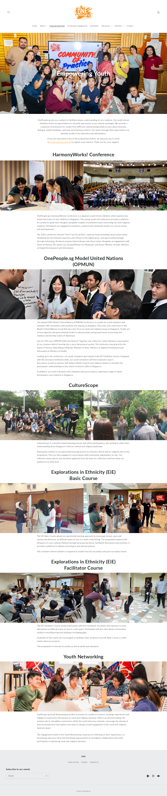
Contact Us (94, 762)
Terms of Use (73, 762)
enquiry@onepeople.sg (60, 142)
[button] (8, 12)
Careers (84, 762)
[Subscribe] (46, 776)
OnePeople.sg (86, 791)
